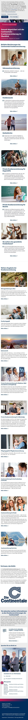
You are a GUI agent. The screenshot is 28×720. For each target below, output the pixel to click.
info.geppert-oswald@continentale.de (14, 678)
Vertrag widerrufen (19, 717)
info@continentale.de (19, 715)
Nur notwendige (14, 16)
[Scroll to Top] (25, 715)
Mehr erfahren (13, 76)
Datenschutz (14, 9)
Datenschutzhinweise (12, 14)
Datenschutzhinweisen (10, 11)
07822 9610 (8, 676)
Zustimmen (4, 16)
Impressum (3, 14)
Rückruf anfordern (13, 640)
